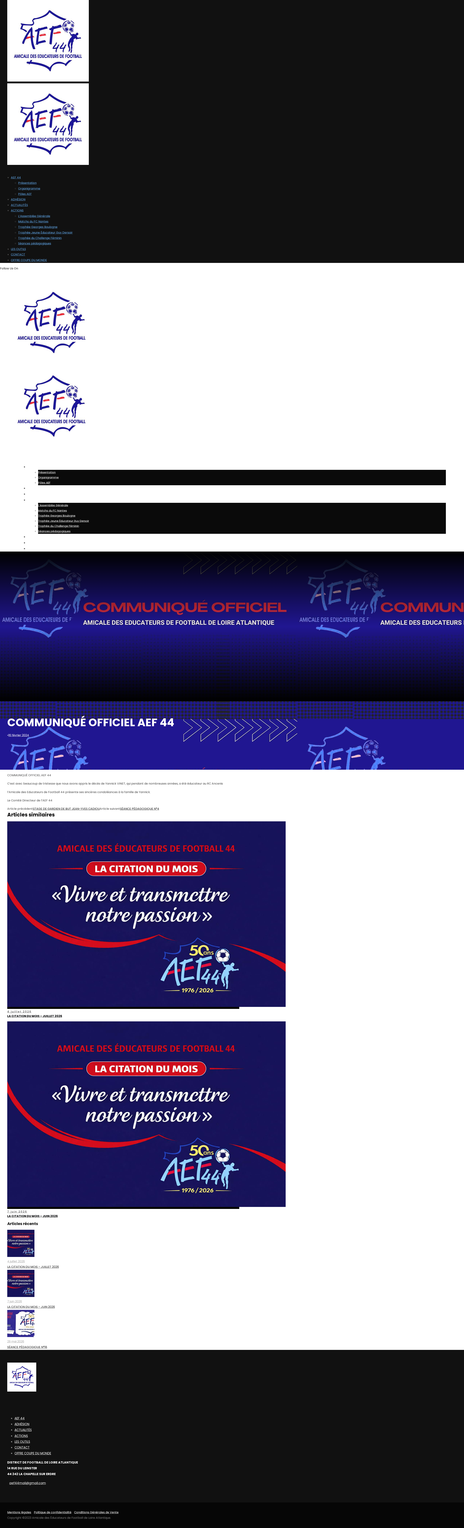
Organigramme (29, 188)
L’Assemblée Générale (34, 216)
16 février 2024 (18, 735)
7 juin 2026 (17, 1211)
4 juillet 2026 (19, 1011)
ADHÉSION (18, 199)
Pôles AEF (25, 194)
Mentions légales (19, 1512)
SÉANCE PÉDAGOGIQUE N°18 (27, 1347)
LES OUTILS (18, 249)
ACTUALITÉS (19, 205)
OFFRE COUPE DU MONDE (29, 260)
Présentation (27, 183)
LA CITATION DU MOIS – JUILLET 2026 (34, 1016)
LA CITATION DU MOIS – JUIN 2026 (32, 1216)
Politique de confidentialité (52, 1512)
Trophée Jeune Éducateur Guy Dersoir (45, 232)
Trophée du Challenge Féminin (40, 238)
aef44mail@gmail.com (27, 1483)
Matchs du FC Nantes (33, 221)
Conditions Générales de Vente (96, 1512)
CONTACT (18, 254)
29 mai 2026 (15, 1341)
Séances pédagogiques (34, 243)
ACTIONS (17, 210)
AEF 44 (16, 177)
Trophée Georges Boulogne (37, 227)
